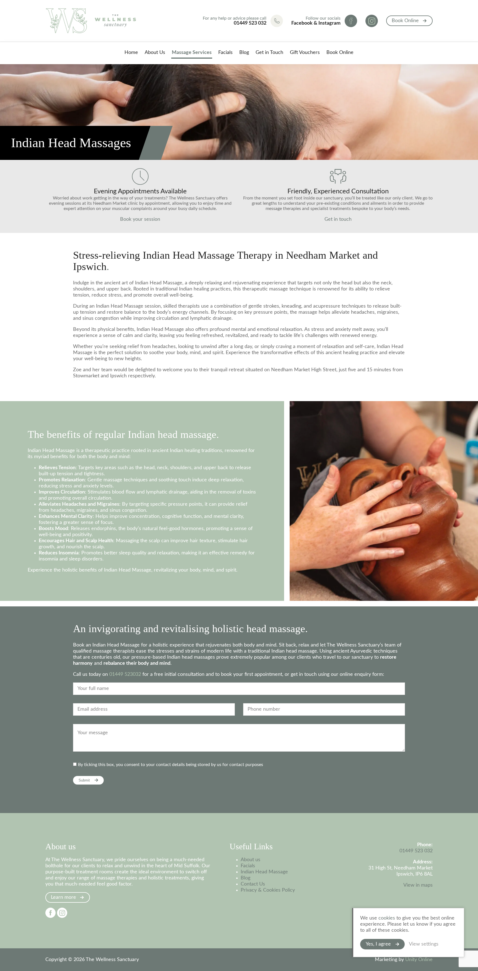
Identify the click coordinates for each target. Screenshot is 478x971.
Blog (244, 52)
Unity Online (419, 959)
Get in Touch (269, 52)
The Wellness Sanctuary (91, 20)
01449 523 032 (416, 850)
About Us (155, 52)
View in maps (418, 885)
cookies (386, 918)
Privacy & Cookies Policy (268, 890)
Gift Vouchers (305, 52)
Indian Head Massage (264, 871)
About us (250, 859)
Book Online (405, 20)
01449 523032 (125, 674)
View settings (423, 944)
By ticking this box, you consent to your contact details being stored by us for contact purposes (170, 764)
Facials (225, 52)
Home (131, 52)
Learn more (63, 897)
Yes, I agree (378, 944)
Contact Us (253, 884)
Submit (84, 780)
